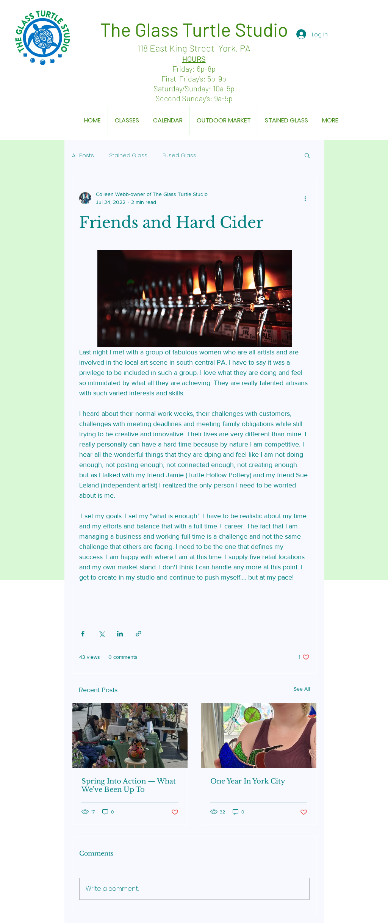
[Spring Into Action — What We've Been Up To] (130, 735)
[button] (307, 155)
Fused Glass (179, 155)
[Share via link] (138, 633)
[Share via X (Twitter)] (101, 633)
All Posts (83, 155)
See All (302, 689)
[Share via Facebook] (82, 633)
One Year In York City (247, 781)
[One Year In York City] (258, 735)
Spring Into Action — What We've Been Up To (128, 785)
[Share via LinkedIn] (120, 633)
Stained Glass (128, 155)
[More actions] (305, 198)
